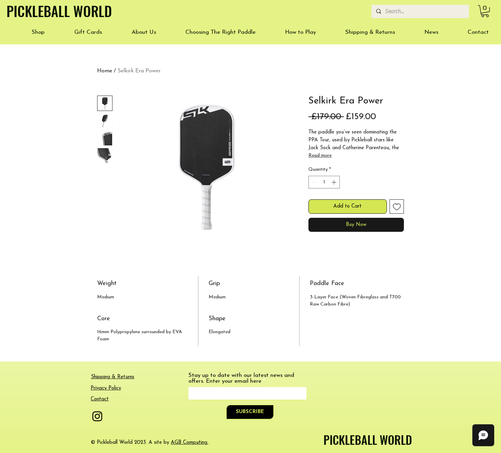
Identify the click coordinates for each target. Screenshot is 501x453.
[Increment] (334, 182)
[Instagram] (97, 416)
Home (104, 71)
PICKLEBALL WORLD (367, 439)
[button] (485, 11)
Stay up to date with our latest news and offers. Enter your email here (241, 378)
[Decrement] (313, 182)
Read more (320, 155)
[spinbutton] (324, 182)
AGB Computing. (189, 442)
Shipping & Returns (112, 377)
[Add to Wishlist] (397, 206)
